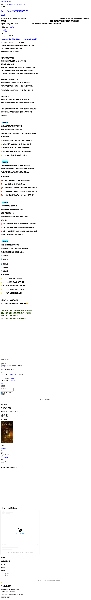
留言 (15, 374)
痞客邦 (11, 374)
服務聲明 (59, 580)
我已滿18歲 (3, 597)
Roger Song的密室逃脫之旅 (14, 11)
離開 (8, 597)
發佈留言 (3, 394)
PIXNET (34, 580)
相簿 (4, 30)
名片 (4, 33)
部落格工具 (12, 380)
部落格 (5, 31)
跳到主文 (3, 15)
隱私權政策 (53, 580)
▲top (2, 383)
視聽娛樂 (12, 27)
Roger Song (3, 366)
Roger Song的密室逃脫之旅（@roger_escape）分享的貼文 (20, 552)
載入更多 (3, 385)
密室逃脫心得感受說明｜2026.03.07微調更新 (20, 39)
